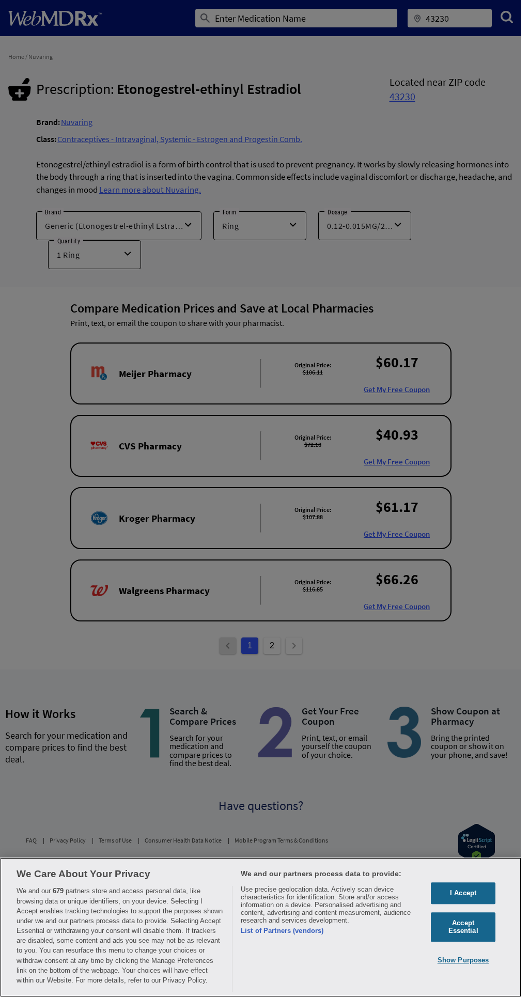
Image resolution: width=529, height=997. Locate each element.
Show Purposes (463, 960)
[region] (260, 927)
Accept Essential (463, 927)
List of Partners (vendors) (282, 930)
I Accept (463, 893)
